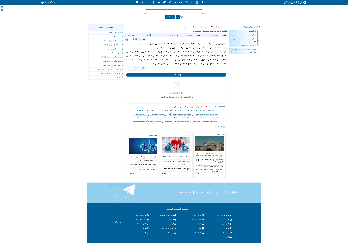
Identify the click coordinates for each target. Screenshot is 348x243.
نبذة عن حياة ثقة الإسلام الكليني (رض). (109, 69)
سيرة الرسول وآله (141, 215)
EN (2, 7)
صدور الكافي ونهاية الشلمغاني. (111, 41)
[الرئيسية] (202, 3)
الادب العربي (225, 224)
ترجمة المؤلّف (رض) (115, 33)
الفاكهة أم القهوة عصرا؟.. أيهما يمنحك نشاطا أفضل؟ (176, 157)
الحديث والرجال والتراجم (249, 27)
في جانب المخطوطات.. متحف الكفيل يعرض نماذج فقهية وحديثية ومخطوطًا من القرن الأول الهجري (209, 165)
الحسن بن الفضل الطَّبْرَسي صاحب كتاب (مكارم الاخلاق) (200, 110)
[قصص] (137, 3)
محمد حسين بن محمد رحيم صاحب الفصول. (206, 114)
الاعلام (199, 228)
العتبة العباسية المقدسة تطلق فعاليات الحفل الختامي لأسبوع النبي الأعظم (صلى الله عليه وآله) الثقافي (209, 155)
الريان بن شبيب (140, 114)
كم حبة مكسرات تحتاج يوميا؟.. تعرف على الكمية (177, 165)
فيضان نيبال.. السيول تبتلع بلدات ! (147, 169)
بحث (178, 17)
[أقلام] (175, 3)
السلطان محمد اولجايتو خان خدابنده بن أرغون (179, 114)
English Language (168, 228)
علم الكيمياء (198, 233)
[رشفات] (164, 3)
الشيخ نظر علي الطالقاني (216, 118)
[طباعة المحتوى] (126, 39)
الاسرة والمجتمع (169, 220)
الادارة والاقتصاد (141, 224)
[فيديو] (186, 3)
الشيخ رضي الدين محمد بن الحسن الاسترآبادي (194, 118)
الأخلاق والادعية (196, 220)
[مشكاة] (159, 3)
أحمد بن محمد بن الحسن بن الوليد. (111, 73)
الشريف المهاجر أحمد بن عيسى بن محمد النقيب (205, 121)
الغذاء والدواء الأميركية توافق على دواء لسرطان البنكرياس (176, 169)
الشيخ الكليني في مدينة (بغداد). (111, 49)
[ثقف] (142, 3)
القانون (227, 228)
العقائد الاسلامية (196, 215)
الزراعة (144, 228)
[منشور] (153, 3)
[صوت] (180, 2)
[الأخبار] (197, 3)
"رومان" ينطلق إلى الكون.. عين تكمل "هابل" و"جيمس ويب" (143, 165)
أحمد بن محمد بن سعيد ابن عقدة (174, 110)
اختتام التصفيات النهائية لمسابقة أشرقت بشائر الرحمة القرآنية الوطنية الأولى (209, 170)
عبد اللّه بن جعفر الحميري (157, 114)
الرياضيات (143, 233)
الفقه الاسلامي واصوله (167, 215)
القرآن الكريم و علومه (223, 215)
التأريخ (199, 224)
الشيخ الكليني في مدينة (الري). (112, 65)
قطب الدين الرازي (134, 118)
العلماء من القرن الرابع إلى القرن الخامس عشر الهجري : (197, 27)
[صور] (191, 3)
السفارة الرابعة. (116, 37)
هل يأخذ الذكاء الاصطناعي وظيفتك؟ (147, 160)
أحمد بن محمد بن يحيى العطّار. (112, 77)
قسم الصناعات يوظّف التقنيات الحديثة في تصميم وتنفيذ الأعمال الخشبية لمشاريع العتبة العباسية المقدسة (209, 161)
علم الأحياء (171, 233)
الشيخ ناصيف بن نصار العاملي (170, 118)
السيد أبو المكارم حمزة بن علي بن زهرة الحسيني (177, 121)
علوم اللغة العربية (141, 220)
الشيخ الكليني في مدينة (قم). (112, 61)
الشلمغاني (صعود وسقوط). (112, 45)
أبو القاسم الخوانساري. (152, 118)
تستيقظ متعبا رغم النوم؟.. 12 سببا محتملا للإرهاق (176, 161)
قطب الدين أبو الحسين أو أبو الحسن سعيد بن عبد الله (147, 121)
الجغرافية (171, 224)
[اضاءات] (148, 3)
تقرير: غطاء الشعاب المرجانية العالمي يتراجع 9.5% (143, 157)
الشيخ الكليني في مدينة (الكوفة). (111, 57)
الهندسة (226, 237)
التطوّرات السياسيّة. (115, 53)
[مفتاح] (169, 3)
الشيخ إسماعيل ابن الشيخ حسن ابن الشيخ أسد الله (149, 110)
